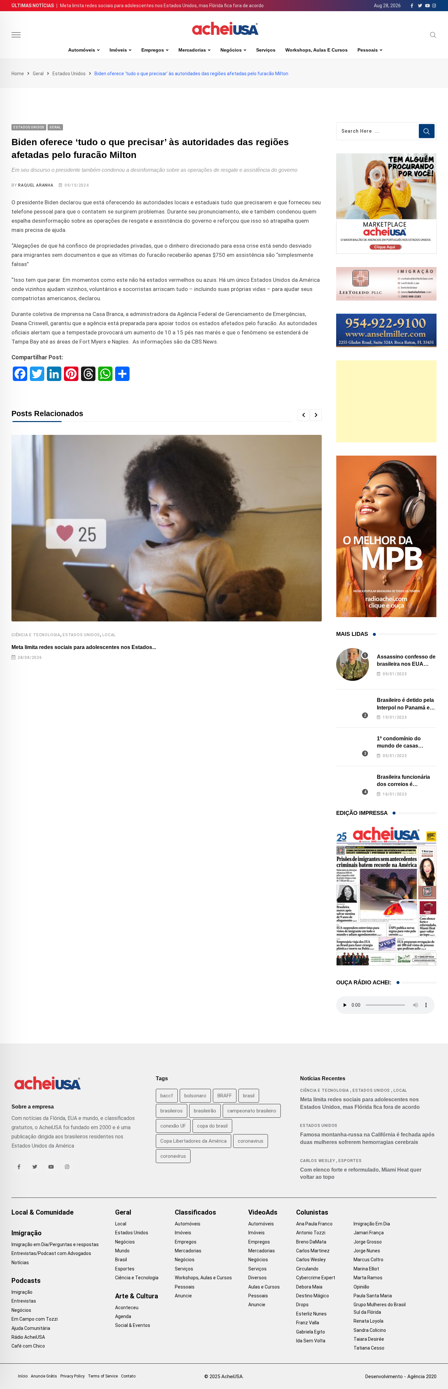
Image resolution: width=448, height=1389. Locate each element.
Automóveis (81, 50)
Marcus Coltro (368, 1259)
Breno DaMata (311, 1241)
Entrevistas (23, 1301)
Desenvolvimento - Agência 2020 (401, 1376)
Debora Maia (309, 1286)
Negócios (231, 50)
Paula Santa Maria (373, 1295)
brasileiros (171, 1111)
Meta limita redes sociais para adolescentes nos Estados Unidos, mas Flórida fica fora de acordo (162, 5)
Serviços (265, 50)
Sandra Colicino (370, 1330)
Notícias (20, 1262)
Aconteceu (126, 1307)
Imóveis (118, 50)
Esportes (349, 1160)
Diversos (257, 1277)
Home (17, 73)
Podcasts (26, 1281)
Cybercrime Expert (315, 1277)
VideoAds (262, 1212)
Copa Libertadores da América (193, 1141)
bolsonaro (195, 1096)
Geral (38, 73)
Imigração (26, 1233)
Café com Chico (28, 1346)
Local (109, 635)
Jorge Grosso (368, 1241)
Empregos (152, 50)
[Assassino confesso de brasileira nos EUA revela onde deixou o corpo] (352, 664)
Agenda (123, 1316)
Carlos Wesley (317, 1160)
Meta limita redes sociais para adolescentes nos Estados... (83, 647)
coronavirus (250, 1141)
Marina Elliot (366, 1268)
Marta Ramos (368, 1277)
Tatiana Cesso (369, 1348)
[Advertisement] (386, 401)
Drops (302, 1304)
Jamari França (369, 1232)
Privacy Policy (72, 1376)
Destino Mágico (312, 1295)
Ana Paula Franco (314, 1223)
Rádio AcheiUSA (28, 1337)
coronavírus (173, 1156)
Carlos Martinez (313, 1250)
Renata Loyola (368, 1321)
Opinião (361, 1286)
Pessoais (367, 50)
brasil (249, 1096)
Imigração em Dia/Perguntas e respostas (55, 1244)
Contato (128, 1376)
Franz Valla (307, 1322)
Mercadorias (192, 50)
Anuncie (183, 1295)
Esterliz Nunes (311, 1313)
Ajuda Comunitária (30, 1328)
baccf (166, 1096)
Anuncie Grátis (44, 1376)
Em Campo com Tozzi (34, 1319)
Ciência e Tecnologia (35, 635)
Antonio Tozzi (310, 1232)
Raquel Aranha (35, 185)
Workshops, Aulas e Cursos (316, 50)
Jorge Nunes (367, 1250)
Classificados (195, 1212)
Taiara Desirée (369, 1339)
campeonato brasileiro (251, 1111)
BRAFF (224, 1096)
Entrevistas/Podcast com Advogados (51, 1253)
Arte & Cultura (136, 1296)
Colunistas (312, 1212)
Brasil (121, 1259)
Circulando (307, 1268)
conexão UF (173, 1126)
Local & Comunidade (42, 1212)
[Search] (433, 35)
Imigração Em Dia (372, 1223)
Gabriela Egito (310, 1331)
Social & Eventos (132, 1325)
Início (23, 1376)
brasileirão (205, 1111)
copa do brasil (212, 1126)
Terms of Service (103, 1376)
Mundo (122, 1250)
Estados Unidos (69, 73)
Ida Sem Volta (310, 1340)
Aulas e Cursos (264, 1286)
